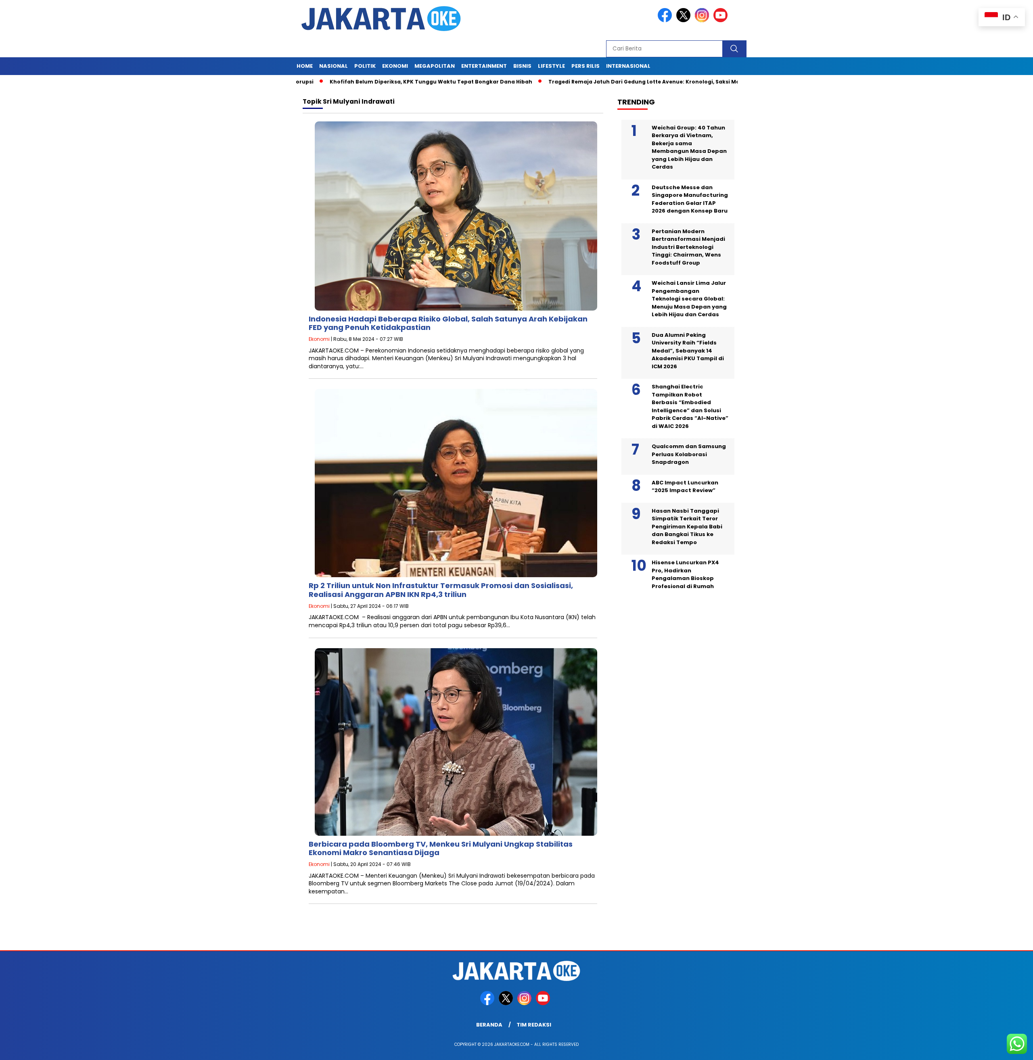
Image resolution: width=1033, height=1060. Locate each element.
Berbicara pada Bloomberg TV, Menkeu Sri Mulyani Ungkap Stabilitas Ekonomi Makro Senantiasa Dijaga (441, 848)
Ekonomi (395, 66)
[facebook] (666, 20)
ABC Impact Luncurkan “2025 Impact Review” (685, 487)
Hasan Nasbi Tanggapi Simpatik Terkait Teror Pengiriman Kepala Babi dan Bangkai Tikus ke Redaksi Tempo (687, 526)
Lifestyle (551, 66)
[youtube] (721, 20)
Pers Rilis (585, 66)
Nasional (333, 66)
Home (305, 66)
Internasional (628, 66)
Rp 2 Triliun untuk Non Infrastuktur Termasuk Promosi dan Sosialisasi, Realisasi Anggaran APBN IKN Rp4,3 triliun (441, 589)
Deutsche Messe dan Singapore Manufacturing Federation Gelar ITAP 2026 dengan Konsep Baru (690, 199)
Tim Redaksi (533, 1025)
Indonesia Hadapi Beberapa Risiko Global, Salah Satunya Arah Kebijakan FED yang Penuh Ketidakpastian (448, 323)
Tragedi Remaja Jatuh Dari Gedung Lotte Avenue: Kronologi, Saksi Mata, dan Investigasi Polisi (630, 81)
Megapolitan (434, 66)
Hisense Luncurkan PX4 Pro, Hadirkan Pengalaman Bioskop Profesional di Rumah (685, 575)
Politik (365, 66)
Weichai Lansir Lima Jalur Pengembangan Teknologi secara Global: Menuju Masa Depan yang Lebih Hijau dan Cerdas (689, 299)
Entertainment (484, 66)
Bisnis (522, 66)
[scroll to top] (995, 1047)
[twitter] (684, 20)
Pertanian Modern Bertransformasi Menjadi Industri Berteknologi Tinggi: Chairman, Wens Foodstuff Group (688, 247)
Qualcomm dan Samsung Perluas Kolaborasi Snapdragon (689, 454)
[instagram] (703, 20)
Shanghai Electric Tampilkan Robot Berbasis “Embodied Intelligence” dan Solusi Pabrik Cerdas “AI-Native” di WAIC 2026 (690, 406)
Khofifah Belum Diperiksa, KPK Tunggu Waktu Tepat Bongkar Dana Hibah (384, 81)
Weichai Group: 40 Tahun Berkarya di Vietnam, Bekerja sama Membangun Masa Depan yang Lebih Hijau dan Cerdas (689, 147)
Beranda (489, 1025)
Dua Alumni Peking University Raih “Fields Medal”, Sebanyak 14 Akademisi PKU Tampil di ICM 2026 (688, 350)
